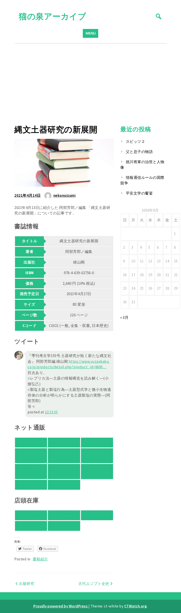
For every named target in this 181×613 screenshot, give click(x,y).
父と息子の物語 (139, 151)
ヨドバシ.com (97, 455)
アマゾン (31, 442)
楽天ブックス (63, 442)
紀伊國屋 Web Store (31, 471)
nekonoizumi (64, 195)
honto (64, 455)
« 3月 (124, 317)
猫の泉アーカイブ (52, 16)
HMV (31, 484)
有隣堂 (64, 515)
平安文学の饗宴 (139, 193)
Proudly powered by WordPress (61, 606)
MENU (91, 33)
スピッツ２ (135, 141)
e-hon (97, 471)
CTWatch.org (135, 606)
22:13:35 (51, 412)
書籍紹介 (40, 559)
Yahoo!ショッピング (31, 456)
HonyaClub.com (64, 471)
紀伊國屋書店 (31, 515)
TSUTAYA (64, 484)
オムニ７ (97, 442)
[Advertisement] (90, 84)
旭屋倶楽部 (31, 525)
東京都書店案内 (64, 525)
